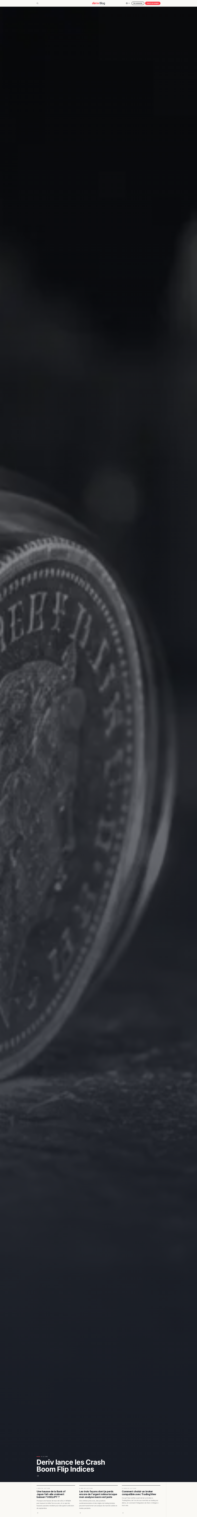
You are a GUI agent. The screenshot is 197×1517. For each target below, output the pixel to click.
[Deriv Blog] (98, 3)
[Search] (37, 3)
